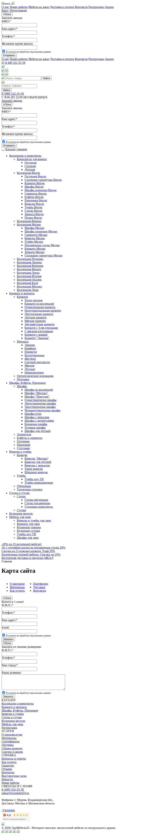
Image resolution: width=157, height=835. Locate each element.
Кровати (22, 296)
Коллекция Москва (29, 286)
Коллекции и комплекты (25, 155)
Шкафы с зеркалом (37, 417)
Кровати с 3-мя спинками (41, 327)
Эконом (30, 345)
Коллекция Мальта (29, 269)
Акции (109, 7)
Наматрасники (34, 372)
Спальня (30, 166)
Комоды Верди (34, 204)
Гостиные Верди (35, 176)
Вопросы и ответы (14, 758)
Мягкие (29, 365)
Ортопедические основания (35, 376)
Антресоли (24, 434)
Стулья (21, 510)
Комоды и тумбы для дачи (34, 520)
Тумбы (21, 475)
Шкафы (22, 386)
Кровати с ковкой (36, 334)
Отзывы (7, 769)
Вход (5, 10)
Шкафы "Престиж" (37, 396)
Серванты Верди (36, 193)
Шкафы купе (33, 413)
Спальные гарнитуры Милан (43, 255)
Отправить (9, 55)
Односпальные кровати (40, 307)
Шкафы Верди (34, 186)
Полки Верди (33, 217)
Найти (46, 78)
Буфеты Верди (34, 197)
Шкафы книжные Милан (41, 231)
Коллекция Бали (27, 283)
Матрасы (23, 341)
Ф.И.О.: (7, 605)
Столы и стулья (19, 493)
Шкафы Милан (34, 228)
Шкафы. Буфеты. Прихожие (27, 382)
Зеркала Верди (34, 214)
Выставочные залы (14, 775)
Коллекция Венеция (30, 265)
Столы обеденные (36, 499)
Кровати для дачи (28, 524)
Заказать (8, 639)
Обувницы (24, 486)
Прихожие (23, 444)
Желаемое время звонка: (17, 43)
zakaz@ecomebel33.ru (15, 793)
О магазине (17, 583)
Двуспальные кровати (39, 314)
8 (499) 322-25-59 (13, 93)
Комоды (22, 455)
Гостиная (30, 162)
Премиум (31, 351)
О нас (5, 7)
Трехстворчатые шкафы (40, 407)
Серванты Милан (36, 234)
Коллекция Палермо (30, 259)
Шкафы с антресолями (39, 420)
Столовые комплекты (39, 506)
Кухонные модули (21, 513)
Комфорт (30, 348)
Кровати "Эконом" (37, 338)
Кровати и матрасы (21, 293)
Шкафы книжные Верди (40, 190)
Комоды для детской (38, 462)
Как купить (17, 590)
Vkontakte (8, 810)
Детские (30, 369)
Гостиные (23, 441)
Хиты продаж (34, 300)
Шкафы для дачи (28, 537)
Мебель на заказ (38, 7)
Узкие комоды (34, 468)
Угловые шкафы (35, 427)
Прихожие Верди (36, 200)
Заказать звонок (12, 100)
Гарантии (8, 765)
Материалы (17, 587)
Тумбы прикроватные (39, 482)
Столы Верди (33, 210)
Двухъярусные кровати (40, 324)
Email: (5, 627)
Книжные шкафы (36, 424)
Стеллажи (23, 448)
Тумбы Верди (33, 207)
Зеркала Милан (34, 252)
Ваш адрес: (9, 28)
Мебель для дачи (20, 517)
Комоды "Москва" (36, 458)
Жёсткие (30, 358)
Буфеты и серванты (29, 437)
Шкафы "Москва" (36, 393)
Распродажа (96, 7)
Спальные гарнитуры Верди (43, 179)
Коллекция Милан (29, 224)
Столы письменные (37, 503)
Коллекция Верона (29, 221)
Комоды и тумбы (20, 451)
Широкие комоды (36, 472)
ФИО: (6, 21)
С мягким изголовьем (39, 331)
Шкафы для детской (38, 431)
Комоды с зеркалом (37, 465)
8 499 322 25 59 (15, 62)
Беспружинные (34, 355)
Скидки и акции (12, 751)
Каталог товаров (16, 149)
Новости (7, 779)
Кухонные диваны (29, 527)
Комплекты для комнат (32, 159)
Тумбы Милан (34, 241)
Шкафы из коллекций (39, 389)
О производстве (12, 734)
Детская (30, 169)
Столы (21, 496)
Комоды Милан (35, 238)
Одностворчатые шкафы (40, 400)
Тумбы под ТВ (34, 479)
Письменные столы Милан (42, 245)
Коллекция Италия (29, 276)
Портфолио (40, 583)
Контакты (81, 7)
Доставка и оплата (62, 7)
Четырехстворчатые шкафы (43, 410)
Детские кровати (36, 317)
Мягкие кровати (35, 320)
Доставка (39, 587)
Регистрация (18, 10)
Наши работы (19, 7)
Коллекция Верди (28, 173)
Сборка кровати (12, 748)
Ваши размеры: (11, 672)
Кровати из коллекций (39, 303)
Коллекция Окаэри (29, 279)
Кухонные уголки (28, 530)
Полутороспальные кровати (43, 310)
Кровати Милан (35, 248)
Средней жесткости (37, 362)
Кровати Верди (35, 183)
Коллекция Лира (27, 290)
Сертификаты (11, 741)
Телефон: (8, 36)
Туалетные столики (29, 489)
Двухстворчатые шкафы (40, 403)
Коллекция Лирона (29, 262)
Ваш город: (10, 665)
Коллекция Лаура (28, 272)
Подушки (23, 379)
